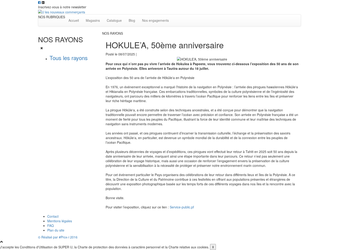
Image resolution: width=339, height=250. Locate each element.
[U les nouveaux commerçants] (61, 11)
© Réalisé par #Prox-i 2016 (57, 237)
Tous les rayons (69, 58)
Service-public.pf (182, 207)
